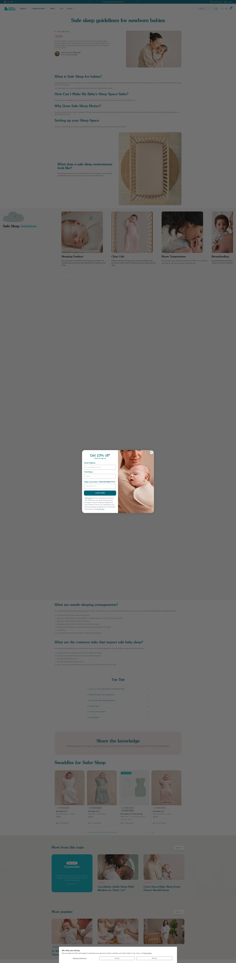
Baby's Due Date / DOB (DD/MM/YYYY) (99, 482)
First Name (88, 472)
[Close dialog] (151, 452)
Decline (154, 958)
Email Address (89, 463)
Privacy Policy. (147, 953)
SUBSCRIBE (100, 493)
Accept (117, 958)
